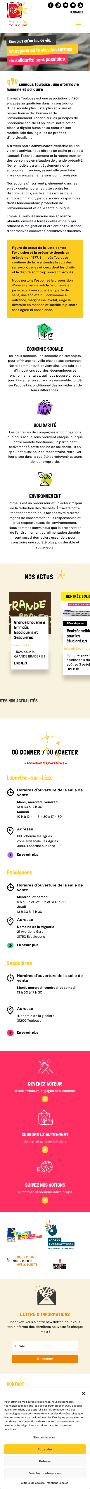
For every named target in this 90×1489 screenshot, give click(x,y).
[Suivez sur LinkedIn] (65, 5)
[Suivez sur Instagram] (58, 5)
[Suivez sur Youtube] (73, 5)
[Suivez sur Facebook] (51, 5)
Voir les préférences (45, 1473)
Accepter (45, 1449)
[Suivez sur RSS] (80, 5)
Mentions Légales (57, 1483)
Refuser (45, 1461)
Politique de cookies (32, 1483)
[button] (83, 1393)
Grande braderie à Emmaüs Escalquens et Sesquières (29, 630)
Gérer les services (44, 1437)
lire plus (20, 663)
